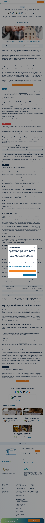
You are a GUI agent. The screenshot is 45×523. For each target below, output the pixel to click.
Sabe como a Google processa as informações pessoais (21, 266)
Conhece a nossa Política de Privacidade (18, 260)
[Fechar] (35, 247)
